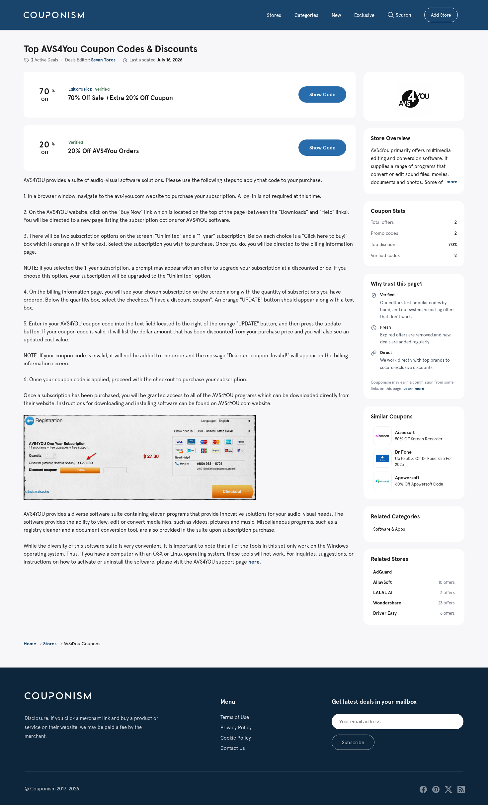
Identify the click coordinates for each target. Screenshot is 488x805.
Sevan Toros (103, 60)
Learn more (413, 388)
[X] (448, 789)
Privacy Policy (236, 727)
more (452, 181)
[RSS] (460, 789)
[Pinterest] (435, 789)
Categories (306, 15)
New (336, 15)
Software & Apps (389, 529)
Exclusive (364, 15)
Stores (274, 15)
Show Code (322, 94)
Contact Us (232, 748)
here (254, 561)
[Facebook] (423, 789)
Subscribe (353, 742)
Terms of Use (234, 717)
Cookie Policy (235, 738)
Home (30, 644)
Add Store (444, 16)
